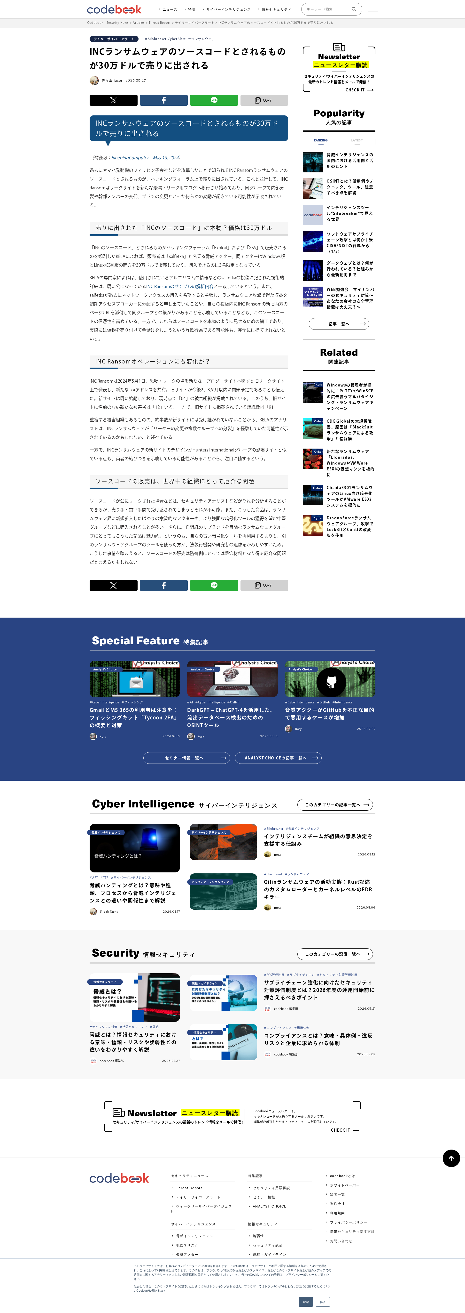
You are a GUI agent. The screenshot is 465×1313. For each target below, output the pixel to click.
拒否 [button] (323, 1302)
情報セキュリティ (277, 9)
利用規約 (337, 1213)
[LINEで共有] (214, 100)
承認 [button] (306, 1302)
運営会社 (337, 1204)
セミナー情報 (264, 1197)
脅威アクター (187, 1255)
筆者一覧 (337, 1194)
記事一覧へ (339, 324)
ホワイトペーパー (345, 1185)
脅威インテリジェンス (194, 1236)
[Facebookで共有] (164, 100)
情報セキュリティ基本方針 (352, 1231)
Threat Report (189, 1188)
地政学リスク (187, 1245)
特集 (192, 9)
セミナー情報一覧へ (184, 758)
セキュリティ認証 (268, 1245)
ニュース (170, 9)
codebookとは (342, 1176)
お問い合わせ (341, 1241)
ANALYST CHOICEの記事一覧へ (276, 758)
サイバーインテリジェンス (228, 9)
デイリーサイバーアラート (198, 1197)
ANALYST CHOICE (270, 1206)
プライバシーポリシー (348, 1222)
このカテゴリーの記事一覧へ (333, 805)
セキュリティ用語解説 (271, 1188)
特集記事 (255, 1176)
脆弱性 (258, 1236)
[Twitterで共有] (114, 100)
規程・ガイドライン (270, 1255)
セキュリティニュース (190, 1176)
